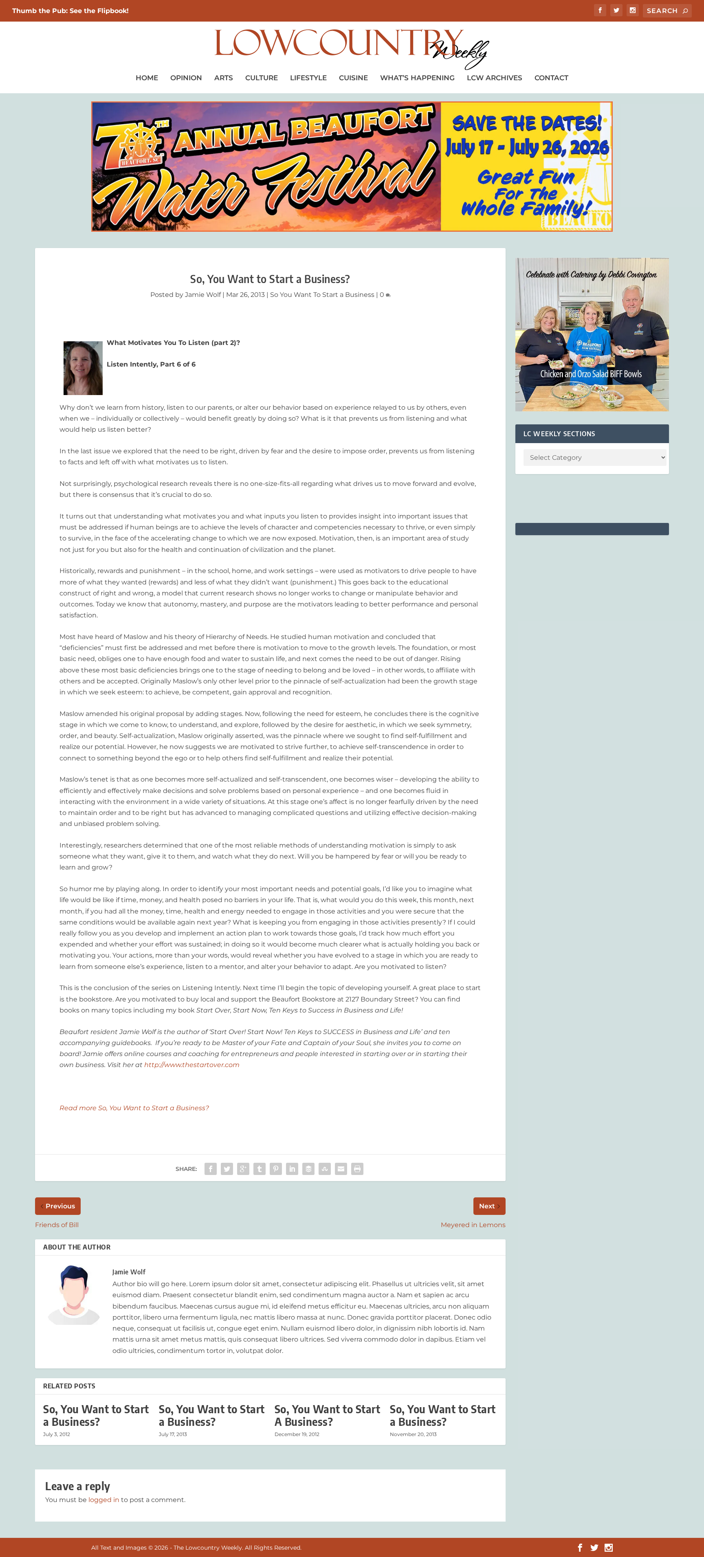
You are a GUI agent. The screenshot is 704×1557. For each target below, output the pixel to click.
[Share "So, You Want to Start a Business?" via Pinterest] (276, 1169)
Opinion (186, 78)
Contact (551, 78)
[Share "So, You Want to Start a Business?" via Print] (357, 1169)
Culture (261, 78)
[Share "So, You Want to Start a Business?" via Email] (341, 1169)
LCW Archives (494, 78)
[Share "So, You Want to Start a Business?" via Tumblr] (259, 1169)
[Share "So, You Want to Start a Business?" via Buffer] (308, 1169)
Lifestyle (308, 78)
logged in (103, 1500)
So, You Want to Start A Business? (328, 1415)
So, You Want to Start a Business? (96, 1415)
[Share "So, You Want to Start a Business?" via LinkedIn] (292, 1169)
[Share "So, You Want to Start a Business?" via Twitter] (227, 1169)
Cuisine (353, 78)
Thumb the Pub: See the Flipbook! (70, 11)
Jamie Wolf (203, 295)
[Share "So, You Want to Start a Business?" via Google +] (243, 1169)
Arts (223, 78)
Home (147, 78)
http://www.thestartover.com (192, 1065)
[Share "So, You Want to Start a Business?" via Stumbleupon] (325, 1169)
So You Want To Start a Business (322, 295)
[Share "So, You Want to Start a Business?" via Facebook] (210, 1169)
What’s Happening (417, 78)
